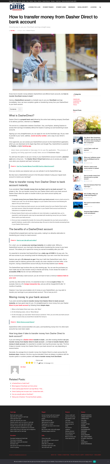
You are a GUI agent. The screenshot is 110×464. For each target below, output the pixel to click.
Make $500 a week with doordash (18, 442)
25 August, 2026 (79, 132)
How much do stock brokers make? (92, 203)
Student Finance (48, 7)
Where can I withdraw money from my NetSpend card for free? (92, 159)
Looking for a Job (34, 7)
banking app (26, 146)
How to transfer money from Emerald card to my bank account (92, 177)
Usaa (27, 1)
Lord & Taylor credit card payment (91, 149)
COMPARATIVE (77, 101)
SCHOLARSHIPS (85, 435)
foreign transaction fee (32, 284)
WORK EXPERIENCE (86, 444)
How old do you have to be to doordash (20, 445)
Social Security (83, 7)
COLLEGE (83, 420)
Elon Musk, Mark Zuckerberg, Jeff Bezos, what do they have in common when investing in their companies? (92, 140)
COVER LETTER (85, 424)
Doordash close (14, 443)
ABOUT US (53, 455)
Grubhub (39, 1)
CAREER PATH (85, 418)
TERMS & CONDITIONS (63, 455)
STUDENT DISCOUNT (87, 438)
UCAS (82, 440)
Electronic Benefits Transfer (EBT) (69, 1)
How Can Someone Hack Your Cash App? (92, 185)
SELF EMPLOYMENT (86, 436)
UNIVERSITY (84, 442)
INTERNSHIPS (84, 427)
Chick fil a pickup (14, 447)
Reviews (53, 1)
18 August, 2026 (21, 30)
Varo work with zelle (47, 447)
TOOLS (75, 104)
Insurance (71, 7)
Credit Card (58, 1)
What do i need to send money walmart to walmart (91, 167)
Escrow (23, 1)
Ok (94, 461)
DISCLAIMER (97, 455)
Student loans (61, 7)
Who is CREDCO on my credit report (85, 130)
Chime (35, 1)
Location (93, 7)
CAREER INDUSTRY (86, 417)
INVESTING (76, 103)
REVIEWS (83, 433)
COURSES (83, 422)
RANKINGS (84, 431)
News (10, 1)
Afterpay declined (69, 431)
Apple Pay (15, 1)
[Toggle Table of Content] (19, 109)
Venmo (19, 1)
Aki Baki (13, 30)
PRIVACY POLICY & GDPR (77, 455)
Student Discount (46, 1)
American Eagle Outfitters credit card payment (91, 212)
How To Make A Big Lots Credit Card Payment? (91, 194)
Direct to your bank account (18, 305)
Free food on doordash (16, 440)
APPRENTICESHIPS (86, 415)
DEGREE (83, 426)
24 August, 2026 (88, 181)
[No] (108, 461)
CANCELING (76, 99)
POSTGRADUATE (85, 429)
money (60, 263)
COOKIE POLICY (89, 455)
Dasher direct (28, 340)
